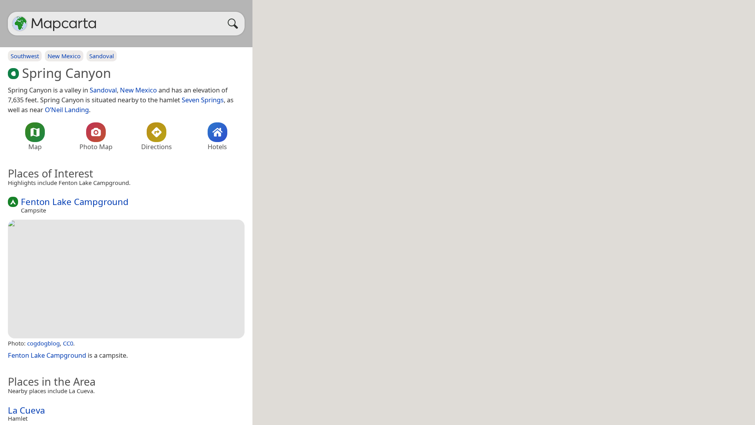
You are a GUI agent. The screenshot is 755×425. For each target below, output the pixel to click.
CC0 (68, 343)
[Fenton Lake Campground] (126, 279)
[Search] (235, 23)
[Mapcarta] (20, 24)
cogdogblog (43, 343)
